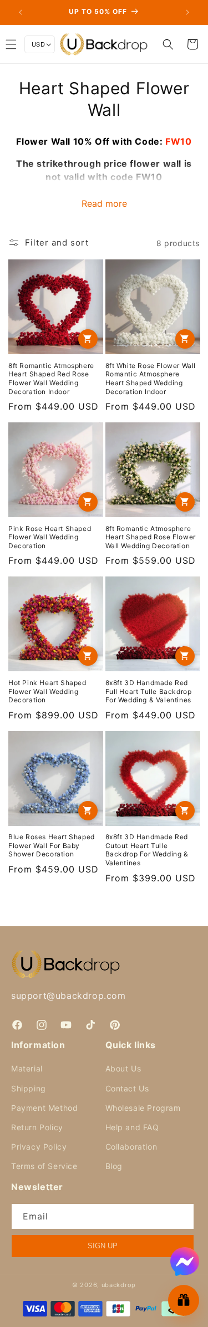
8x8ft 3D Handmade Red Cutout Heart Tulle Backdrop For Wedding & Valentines (147, 850)
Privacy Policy (39, 1146)
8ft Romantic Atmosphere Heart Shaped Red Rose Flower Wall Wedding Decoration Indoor (51, 378)
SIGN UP (103, 1246)
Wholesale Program (143, 1107)
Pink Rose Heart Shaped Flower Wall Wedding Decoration (49, 537)
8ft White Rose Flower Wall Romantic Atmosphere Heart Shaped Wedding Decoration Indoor (150, 378)
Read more (104, 203)
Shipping (28, 1088)
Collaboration (131, 1146)
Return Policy (37, 1127)
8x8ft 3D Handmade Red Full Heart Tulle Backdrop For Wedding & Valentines (148, 691)
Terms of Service (44, 1166)
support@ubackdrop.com (68, 995)
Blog (114, 1166)
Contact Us (127, 1088)
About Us (123, 1068)
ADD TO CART (88, 339)
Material (27, 1068)
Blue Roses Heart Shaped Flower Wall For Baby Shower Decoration (51, 845)
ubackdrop (119, 1285)
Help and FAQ (132, 1127)
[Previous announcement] (20, 12)
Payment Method (44, 1107)
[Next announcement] (187, 12)
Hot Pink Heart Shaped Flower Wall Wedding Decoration (47, 691)
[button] (168, 44)
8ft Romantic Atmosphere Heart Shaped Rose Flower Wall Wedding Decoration (150, 537)
